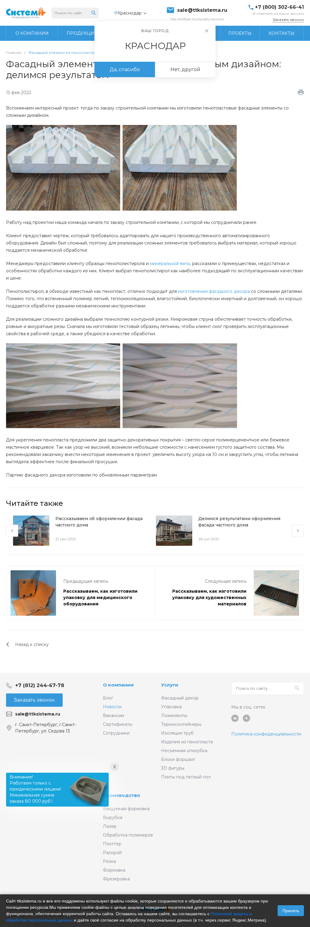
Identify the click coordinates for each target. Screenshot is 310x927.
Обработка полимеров (128, 835)
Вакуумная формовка (126, 808)
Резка (109, 861)
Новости (112, 706)
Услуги (169, 685)
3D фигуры (172, 768)
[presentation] (12, 531)
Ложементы (174, 715)
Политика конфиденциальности (266, 734)
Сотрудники (116, 733)
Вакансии (113, 715)
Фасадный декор (180, 698)
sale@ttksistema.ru (202, 10)
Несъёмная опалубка (184, 750)
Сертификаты (117, 724)
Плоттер (112, 844)
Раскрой (112, 852)
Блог (108, 698)
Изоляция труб (177, 733)
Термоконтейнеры (181, 724)
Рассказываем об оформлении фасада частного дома (99, 522)
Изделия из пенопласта (187, 742)
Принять (290, 910)
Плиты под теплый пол (186, 777)
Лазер (110, 826)
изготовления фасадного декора (214, 291)
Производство (121, 795)
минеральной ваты (170, 263)
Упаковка (171, 706)
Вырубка (112, 817)
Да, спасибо (125, 69)
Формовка (114, 870)
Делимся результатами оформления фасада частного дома (239, 522)
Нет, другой (185, 69)
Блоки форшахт (178, 759)
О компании (118, 685)
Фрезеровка (116, 879)
